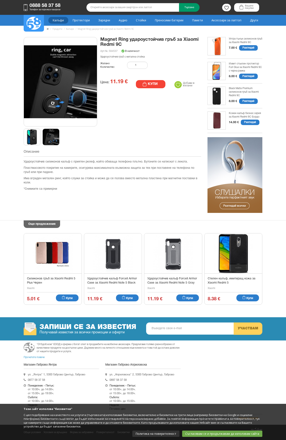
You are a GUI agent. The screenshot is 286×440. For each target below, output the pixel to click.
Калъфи (58, 20)
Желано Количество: (107, 65)
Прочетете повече (34, 357)
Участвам (248, 328)
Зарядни (104, 20)
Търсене (189, 7)
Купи (69, 298)
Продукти (57, 28)
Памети (197, 20)
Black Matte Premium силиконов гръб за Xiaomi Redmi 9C (244, 92)
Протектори (81, 20)
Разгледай (248, 48)
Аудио (123, 20)
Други (254, 20)
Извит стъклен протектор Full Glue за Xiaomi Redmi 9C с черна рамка (245, 67)
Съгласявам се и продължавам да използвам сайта (222, 434)
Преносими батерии (169, 20)
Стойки (141, 20)
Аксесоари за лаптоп (226, 20)
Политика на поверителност (155, 434)
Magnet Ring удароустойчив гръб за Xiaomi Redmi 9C (106, 28)
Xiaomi (31, 288)
